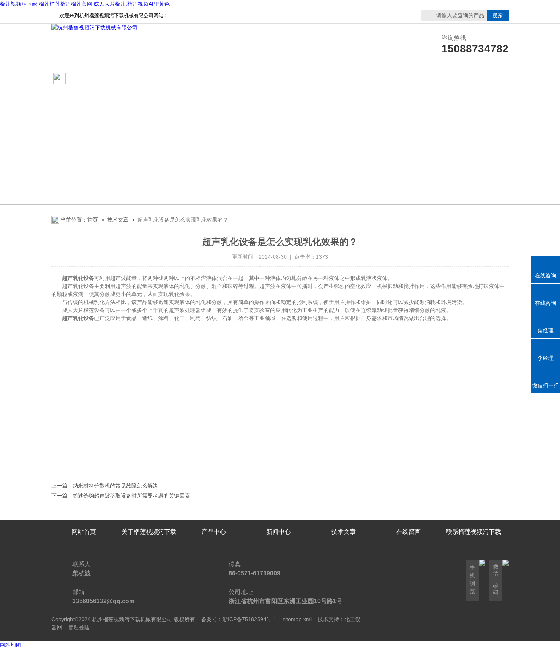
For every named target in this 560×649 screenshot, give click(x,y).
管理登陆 (79, 627)
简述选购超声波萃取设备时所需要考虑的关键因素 (131, 496)
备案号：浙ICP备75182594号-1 (239, 619)
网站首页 (81, 79)
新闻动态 (278, 79)
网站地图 (10, 645)
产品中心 (214, 79)
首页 (92, 220)
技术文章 (343, 79)
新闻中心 (278, 531)
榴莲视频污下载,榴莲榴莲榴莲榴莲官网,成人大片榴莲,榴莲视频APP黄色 (85, 4)
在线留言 (473, 79)
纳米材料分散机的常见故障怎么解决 (115, 486)
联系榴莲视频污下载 (408, 79)
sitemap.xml (297, 619)
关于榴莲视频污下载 (149, 79)
